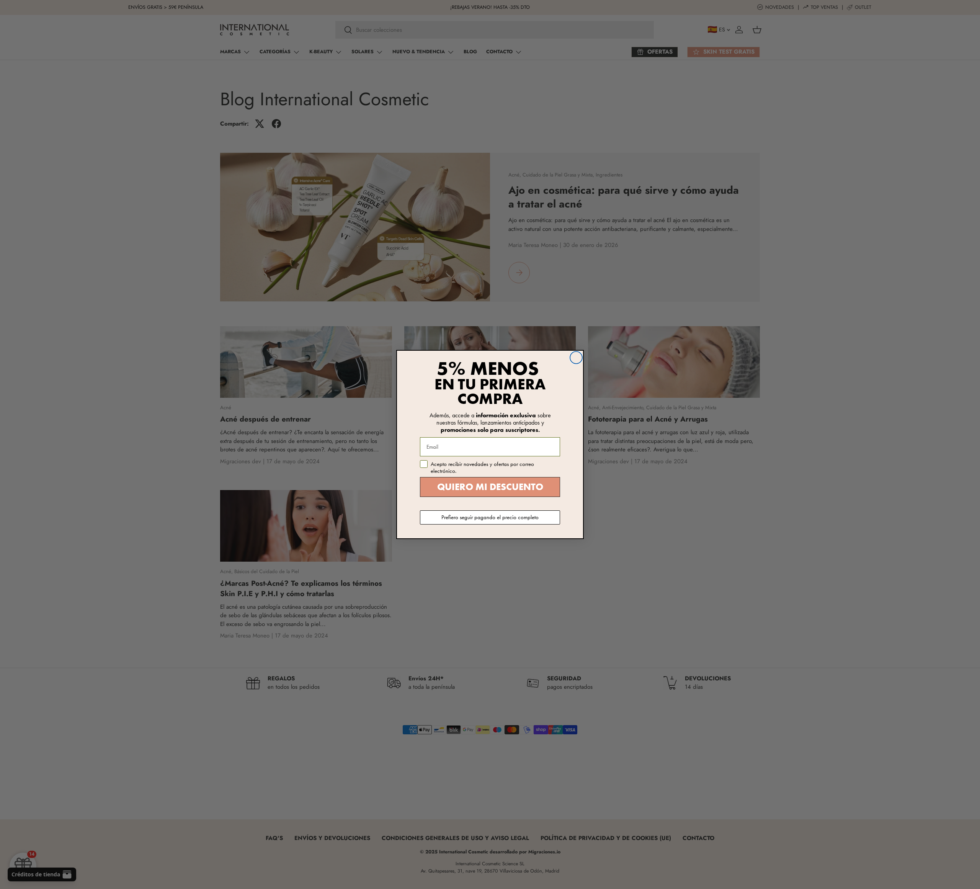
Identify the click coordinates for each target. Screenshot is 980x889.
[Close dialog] (576, 357)
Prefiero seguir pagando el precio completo (490, 517)
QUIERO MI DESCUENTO (490, 487)
